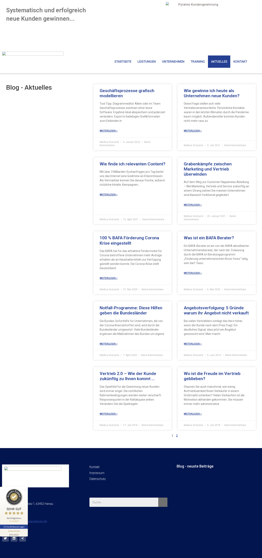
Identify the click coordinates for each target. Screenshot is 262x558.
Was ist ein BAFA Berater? (209, 237)
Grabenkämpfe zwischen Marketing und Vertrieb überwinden (208, 169)
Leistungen (147, 61)
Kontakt (240, 61)
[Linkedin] (14, 538)
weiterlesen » (108, 130)
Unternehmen (173, 61)
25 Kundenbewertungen (13, 526)
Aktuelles (219, 61)
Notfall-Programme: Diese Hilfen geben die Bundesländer (131, 310)
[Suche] (162, 502)
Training (198, 61)
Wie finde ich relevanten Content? (132, 164)
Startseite (122, 61)
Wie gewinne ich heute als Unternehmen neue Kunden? (211, 93)
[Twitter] (5, 538)
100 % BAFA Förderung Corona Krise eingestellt (129, 240)
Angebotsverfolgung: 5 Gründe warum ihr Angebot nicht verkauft (216, 310)
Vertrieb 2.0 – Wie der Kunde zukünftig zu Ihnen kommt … (128, 376)
